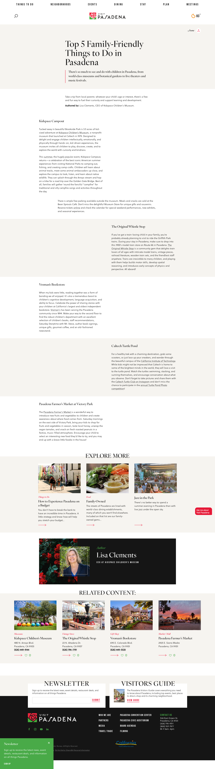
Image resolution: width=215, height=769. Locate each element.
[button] (203, 511)
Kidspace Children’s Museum (74, 132)
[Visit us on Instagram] (36, 729)
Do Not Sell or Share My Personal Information (72, 750)
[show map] (30, 655)
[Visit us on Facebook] (30, 729)
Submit (96, 699)
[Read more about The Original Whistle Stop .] (83, 615)
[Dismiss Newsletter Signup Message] (49, 742)
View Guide (133, 700)
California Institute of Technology (158, 361)
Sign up (7, 764)
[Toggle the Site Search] (16, 16)
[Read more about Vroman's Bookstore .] (131, 615)
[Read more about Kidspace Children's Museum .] (35, 615)
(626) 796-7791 (69, 649)
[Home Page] (107, 15)
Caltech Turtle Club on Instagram (132, 381)
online (77, 207)
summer (48, 156)
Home (191, 31)
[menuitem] (24, 4)
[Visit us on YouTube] (42, 729)
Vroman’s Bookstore (123, 638)
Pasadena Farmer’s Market (57, 412)
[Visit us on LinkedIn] (48, 729)
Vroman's (55, 309)
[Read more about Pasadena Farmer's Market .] (180, 615)
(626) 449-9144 (21, 649)
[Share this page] (198, 30)
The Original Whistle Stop (79, 638)
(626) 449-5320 (118, 649)
